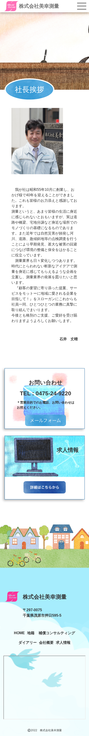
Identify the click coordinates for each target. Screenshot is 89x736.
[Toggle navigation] (81, 6)
